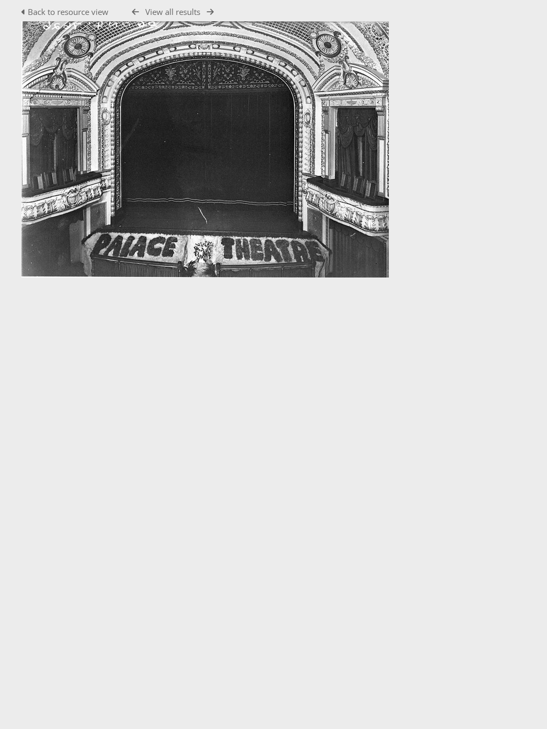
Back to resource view (68, 11)
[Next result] (210, 12)
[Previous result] (135, 12)
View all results (172, 11)
